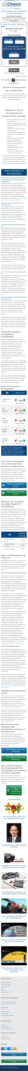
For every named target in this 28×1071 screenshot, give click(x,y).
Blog (2, 988)
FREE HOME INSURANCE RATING (15, 493)
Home (2, 8)
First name (8, 39)
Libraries (3, 990)
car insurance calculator (8, 221)
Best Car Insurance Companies (8, 1001)
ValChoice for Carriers (6, 984)
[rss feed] (15, 1048)
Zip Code (14, 53)
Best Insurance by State (6, 1028)
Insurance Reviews (5, 986)
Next (14, 62)
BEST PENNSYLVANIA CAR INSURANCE (15, 750)
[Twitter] (5, 1048)
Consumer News (5, 1027)
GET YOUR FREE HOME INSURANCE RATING (14, 1061)
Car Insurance (9, 8)
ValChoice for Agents (6, 982)
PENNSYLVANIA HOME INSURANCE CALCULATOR (15, 790)
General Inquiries (5, 1011)
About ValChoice (5, 992)
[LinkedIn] (8, 1048)
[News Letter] (12, 1048)
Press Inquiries (4, 1013)
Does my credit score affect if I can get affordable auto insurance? (14, 970)
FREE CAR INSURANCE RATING (15, 485)
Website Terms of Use (6, 1038)
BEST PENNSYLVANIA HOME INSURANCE (16, 758)
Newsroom (3, 1025)
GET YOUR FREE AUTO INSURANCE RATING (14, 1054)
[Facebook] (2, 1048)
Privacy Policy (4, 1036)
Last (19, 39)
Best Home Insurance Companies (9, 1003)
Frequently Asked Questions (7, 1015)
